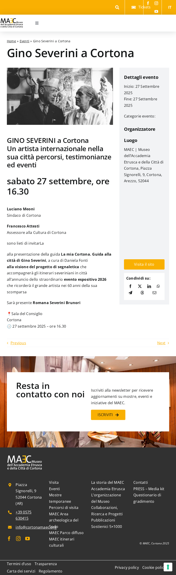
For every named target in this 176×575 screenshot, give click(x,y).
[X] (140, 286)
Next (161, 342)
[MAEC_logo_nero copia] (11, 16)
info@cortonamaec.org (36, 527)
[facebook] (148, 3)
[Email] (154, 293)
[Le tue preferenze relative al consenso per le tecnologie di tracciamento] (168, 567)
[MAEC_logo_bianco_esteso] (25, 456)
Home (11, 41)
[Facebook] (130, 286)
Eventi (24, 41)
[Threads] (142, 293)
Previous (18, 342)
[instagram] (156, 3)
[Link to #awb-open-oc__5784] (117, 7)
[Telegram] (130, 293)
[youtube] (156, 11)
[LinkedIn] (149, 286)
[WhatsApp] (158, 286)
